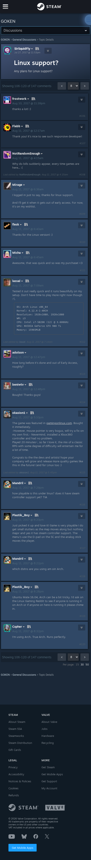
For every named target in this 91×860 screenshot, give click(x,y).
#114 (82, 402)
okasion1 (24, 472)
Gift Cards (14, 749)
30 (82, 664)
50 (87, 664)
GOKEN (5, 39)
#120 (82, 644)
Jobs (44, 728)
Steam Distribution (20, 742)
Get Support (49, 781)
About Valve (49, 721)
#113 (82, 373)
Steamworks (16, 735)
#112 (82, 341)
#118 (82, 576)
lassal (22, 341)
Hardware (47, 735)
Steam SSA (15, 728)
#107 (82, 143)
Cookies (13, 788)
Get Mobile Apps (22, 847)
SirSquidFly (22, 48)
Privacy (13, 767)
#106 (82, 115)
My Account (49, 788)
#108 (82, 174)
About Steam (16, 721)
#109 (82, 213)
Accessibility (16, 774)
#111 (82, 270)
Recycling (47, 742)
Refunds (13, 795)
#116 (82, 504)
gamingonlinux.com (59, 423)
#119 (82, 616)
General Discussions (24, 39)
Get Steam (48, 767)
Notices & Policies (19, 781)
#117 (82, 548)
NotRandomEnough (29, 174)
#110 (82, 242)
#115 (82, 472)
